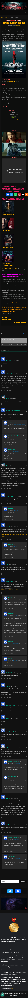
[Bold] (2, 344)
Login (25, 334)
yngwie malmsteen (17, 763)
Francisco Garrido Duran (19, 424)
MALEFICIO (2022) (6, 318)
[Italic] (4, 344)
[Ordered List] (10, 344)
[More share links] (26, 194)
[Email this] (22, 194)
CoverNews (22, 993)
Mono (18, 25)
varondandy (12, 776)
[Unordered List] (12, 344)
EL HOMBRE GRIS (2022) (20, 321)
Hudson (15, 546)
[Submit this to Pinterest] (19, 194)
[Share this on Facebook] (7, 194)
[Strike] (8, 344)
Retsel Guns (16, 599)
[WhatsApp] (15, 194)
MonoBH (15, 615)
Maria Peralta (16, 510)
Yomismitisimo (16, 438)
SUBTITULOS (14, 119)
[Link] (17, 344)
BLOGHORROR (6, 269)
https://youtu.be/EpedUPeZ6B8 (11, 663)
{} (19, 344)
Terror (14, 20)
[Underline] (6, 344)
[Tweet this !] (11, 194)
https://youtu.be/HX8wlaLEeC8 (9, 590)
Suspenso (9, 20)
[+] (21, 344)
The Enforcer (16, 839)
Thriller (19, 20)
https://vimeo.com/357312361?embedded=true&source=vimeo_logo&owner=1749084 (14, 534)
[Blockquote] (13, 344)
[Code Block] (15, 344)
